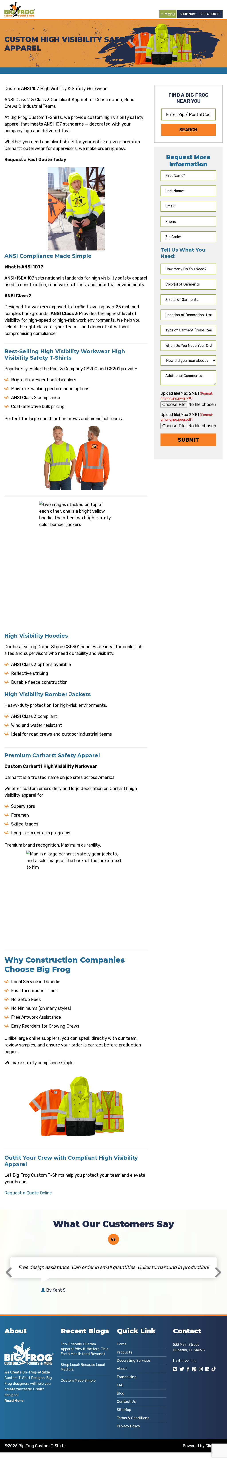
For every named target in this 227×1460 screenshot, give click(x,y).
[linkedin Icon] (207, 1369)
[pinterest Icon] (194, 1369)
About (122, 1369)
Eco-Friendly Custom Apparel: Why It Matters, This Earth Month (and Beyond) (84, 1349)
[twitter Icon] (181, 1369)
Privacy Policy (128, 1426)
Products (124, 1352)
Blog (120, 1393)
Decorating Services (134, 1360)
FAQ (120, 1385)
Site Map (124, 1410)
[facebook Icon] (188, 1369)
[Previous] (9, 1272)
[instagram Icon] (201, 1369)
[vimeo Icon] (175, 1369)
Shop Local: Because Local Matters (83, 1367)
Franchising (127, 1377)
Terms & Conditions (133, 1418)
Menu (169, 14)
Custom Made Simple (78, 1380)
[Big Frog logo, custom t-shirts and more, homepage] (19, 5)
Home (121, 1344)
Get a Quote (210, 14)
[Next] (218, 1272)
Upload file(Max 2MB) (186, 395)
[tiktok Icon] (213, 1369)
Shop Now (188, 14)
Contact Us (126, 1401)
